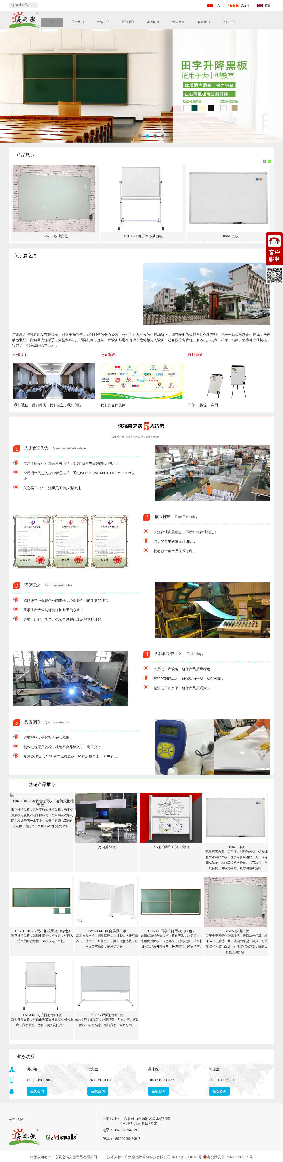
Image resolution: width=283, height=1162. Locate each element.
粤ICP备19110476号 (187, 1157)
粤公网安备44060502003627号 (230, 1157)
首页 (52, 22)
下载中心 (229, 22)
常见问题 (153, 22)
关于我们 (77, 22)
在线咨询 (37, 1091)
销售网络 (178, 22)
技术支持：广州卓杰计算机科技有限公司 (139, 1157)
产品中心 (103, 22)
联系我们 (203, 22)
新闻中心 (128, 22)
